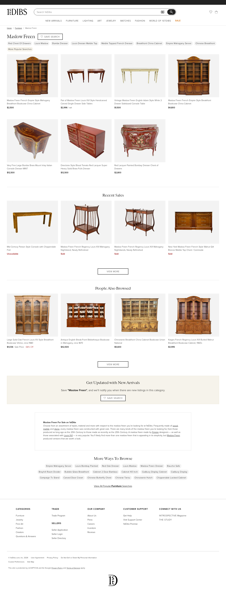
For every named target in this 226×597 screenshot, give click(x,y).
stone (56, 428)
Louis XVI (68, 435)
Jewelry (111, 20)
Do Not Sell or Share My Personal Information (79, 557)
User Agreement (37, 557)
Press (89, 519)
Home (9, 28)
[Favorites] (210, 12)
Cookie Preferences (16, 561)
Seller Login (57, 533)
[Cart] (216, 12)
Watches (125, 20)
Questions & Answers (26, 536)
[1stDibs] (17, 12)
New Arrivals (54, 20)
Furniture (72, 20)
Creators (20, 532)
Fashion (140, 20)
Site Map (30, 561)
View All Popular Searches (113, 486)
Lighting (88, 20)
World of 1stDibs (160, 20)
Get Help (127, 515)
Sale (178, 20)
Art (99, 20)
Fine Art (19, 523)
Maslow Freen (173, 435)
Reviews (91, 532)
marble (46, 428)
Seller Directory (59, 538)
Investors (91, 527)
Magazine (172, 515)
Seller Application (60, 529)
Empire (155, 432)
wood (175, 425)
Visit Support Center (132, 519)
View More (113, 271)
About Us (91, 515)
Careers (91, 523)
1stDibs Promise (130, 523)
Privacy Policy (52, 557)
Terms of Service (73, 568)
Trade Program (58, 515)
